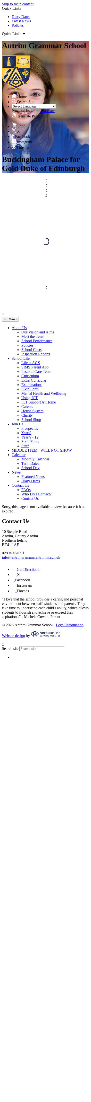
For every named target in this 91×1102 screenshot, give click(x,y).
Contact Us (20, 485)
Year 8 (26, 433)
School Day (30, 468)
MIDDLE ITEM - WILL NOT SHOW (42, 450)
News (16, 472)
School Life (21, 358)
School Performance (36, 341)
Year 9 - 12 (29, 437)
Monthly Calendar (35, 459)
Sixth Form (30, 389)
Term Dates (30, 463)
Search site (10, 648)
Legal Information (69, 625)
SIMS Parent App (35, 367)
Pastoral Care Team (36, 371)
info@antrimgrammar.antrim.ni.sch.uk (31, 557)
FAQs (26, 490)
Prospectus (29, 428)
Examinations (31, 385)
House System (32, 411)
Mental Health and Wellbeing (43, 393)
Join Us (17, 424)
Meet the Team (32, 336)
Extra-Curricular (33, 380)
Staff (25, 446)
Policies (18, 25)
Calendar (18, 455)
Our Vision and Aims (37, 332)
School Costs (31, 350)
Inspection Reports (35, 354)
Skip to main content (17, 4)
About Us (19, 328)
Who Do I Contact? (36, 494)
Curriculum (30, 376)
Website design (13, 636)
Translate (48, 111)
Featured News (33, 477)
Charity (27, 415)
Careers (27, 406)
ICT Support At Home (38, 402)
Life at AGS (30, 363)
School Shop (31, 420)
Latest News (21, 21)
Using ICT (29, 398)
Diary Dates (21, 17)
